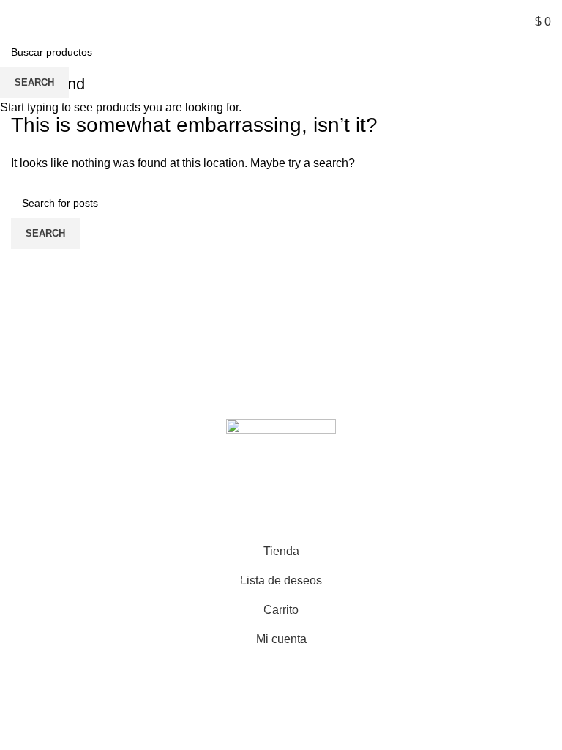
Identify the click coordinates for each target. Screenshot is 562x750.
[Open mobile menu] (17, 22)
